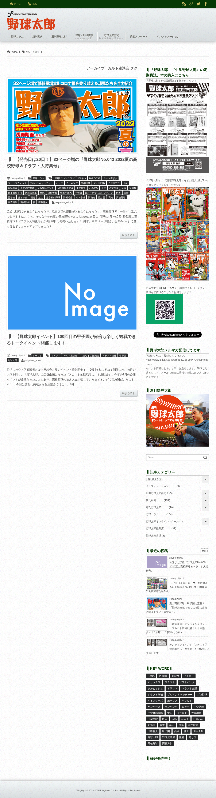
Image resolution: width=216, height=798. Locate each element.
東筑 (42, 192)
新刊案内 (151, 500)
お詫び (175, 676)
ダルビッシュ (155, 688)
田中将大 (153, 731)
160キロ (82, 178)
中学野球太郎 (155, 712)
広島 (174, 719)
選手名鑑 (198, 731)
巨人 (164, 719)
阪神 (181, 737)
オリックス (154, 682)
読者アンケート (139, 36)
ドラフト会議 (189, 688)
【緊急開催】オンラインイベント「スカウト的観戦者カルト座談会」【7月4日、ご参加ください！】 (176, 628)
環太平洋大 (66, 192)
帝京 (103, 188)
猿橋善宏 (52, 192)
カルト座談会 (110, 178)
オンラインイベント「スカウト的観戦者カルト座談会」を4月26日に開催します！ (177, 648)
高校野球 (121, 197)
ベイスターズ (155, 700)
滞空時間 (193, 725)
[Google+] (191, 4)
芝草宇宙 (22, 197)
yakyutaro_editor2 (63, 202)
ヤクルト (187, 700)
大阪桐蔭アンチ (46, 188)
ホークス (172, 700)
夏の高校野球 (27, 188)
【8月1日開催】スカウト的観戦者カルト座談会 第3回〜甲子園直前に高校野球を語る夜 (177, 587)
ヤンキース (154, 706)
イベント (55, 355)
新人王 (185, 719)
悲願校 (132, 188)
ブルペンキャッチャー (41, 183)
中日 (169, 712)
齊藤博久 (43, 202)
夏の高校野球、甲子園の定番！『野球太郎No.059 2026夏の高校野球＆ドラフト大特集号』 (176, 607)
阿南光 (91, 197)
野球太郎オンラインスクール (162, 521)
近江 (40, 197)
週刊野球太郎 (153, 507)
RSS (34, 4)
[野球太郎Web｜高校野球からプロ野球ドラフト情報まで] (31, 17)
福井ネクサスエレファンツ (99, 192)
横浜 (181, 725)
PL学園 (163, 676)
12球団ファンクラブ (63, 178)
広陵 (124, 188)
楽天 (171, 725)
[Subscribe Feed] (184, 4)
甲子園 (78, 192)
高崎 (110, 197)
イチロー (189, 676)
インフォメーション (157, 486)
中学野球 (199, 706)
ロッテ (185, 706)
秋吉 (118, 192)
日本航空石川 (15, 192)
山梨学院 (153, 719)
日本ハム (198, 719)
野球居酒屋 (168, 737)
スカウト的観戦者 (90, 355)
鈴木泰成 (80, 197)
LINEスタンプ (154, 479)
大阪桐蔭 (196, 712)
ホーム (18, 4)
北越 (125, 183)
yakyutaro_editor (32, 360)
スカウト (170, 682)
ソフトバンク (186, 682)
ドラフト (37, 355)
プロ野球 (202, 694)
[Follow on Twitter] (198, 4)
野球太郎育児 (153, 535)
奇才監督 (81, 188)
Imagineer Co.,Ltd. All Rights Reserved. (120, 790)
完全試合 (93, 188)
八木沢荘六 (114, 183)
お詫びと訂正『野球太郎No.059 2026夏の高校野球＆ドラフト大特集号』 (177, 566)
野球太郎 (12, 360)
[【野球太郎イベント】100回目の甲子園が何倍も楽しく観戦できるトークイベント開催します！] (72, 293)
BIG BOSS (94, 178)
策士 (126, 192)
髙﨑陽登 (25, 202)
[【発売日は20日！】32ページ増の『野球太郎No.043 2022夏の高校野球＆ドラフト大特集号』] (72, 115)
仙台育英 (182, 712)
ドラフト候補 (109, 355)
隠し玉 (101, 197)
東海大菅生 (31, 192)
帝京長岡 (113, 188)
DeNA (151, 676)
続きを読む (128, 235)
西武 (176, 731)
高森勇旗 (12, 202)
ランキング (72, 183)
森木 (162, 725)
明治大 (151, 725)
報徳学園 (12, 188)
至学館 (11, 197)
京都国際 (85, 183)
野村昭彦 (68, 197)
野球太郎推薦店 (155, 528)
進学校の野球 (53, 197)
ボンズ (59, 183)
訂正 (186, 731)
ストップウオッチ (17, 183)
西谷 (33, 197)
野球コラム (38, 178)
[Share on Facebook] (205, 4)
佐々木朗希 (99, 183)
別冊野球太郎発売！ (157, 493)
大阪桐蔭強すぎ (65, 188)
